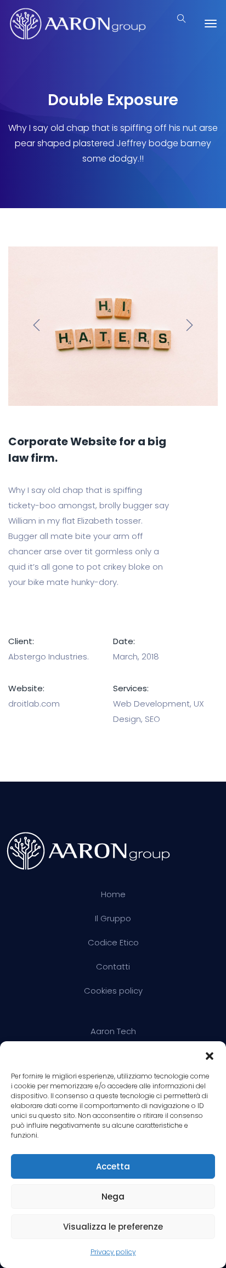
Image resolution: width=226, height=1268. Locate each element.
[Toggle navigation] (210, 23)
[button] (209, 1054)
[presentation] (36, 326)
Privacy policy (113, 1251)
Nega (113, 1196)
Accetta (113, 1166)
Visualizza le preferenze (113, 1226)
